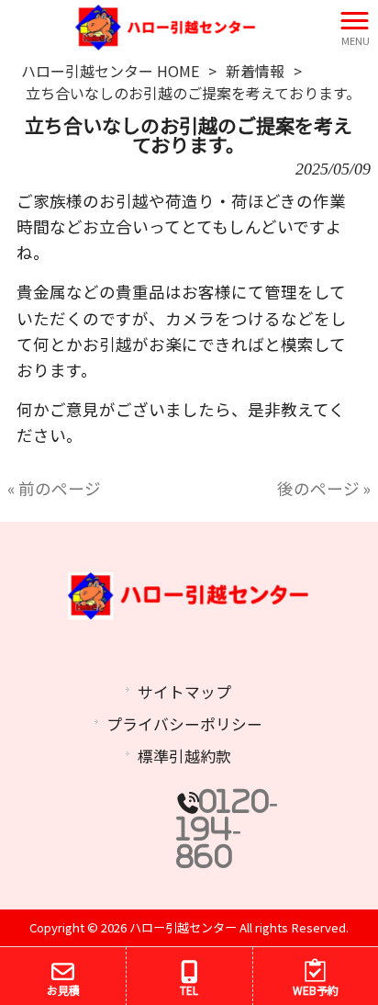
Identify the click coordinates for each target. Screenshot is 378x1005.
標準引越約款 (184, 756)
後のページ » (324, 488)
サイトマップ (184, 692)
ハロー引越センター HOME (110, 71)
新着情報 (255, 71)
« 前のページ (54, 488)
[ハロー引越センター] (166, 25)
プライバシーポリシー (184, 724)
